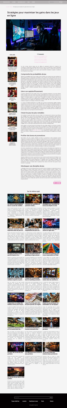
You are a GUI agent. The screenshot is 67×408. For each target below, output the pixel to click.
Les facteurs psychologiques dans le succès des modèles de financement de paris (16, 205)
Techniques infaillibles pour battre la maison (12, 144)
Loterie (13, 2)
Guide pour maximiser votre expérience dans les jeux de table (15, 230)
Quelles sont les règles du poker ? (12, 114)
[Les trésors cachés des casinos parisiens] (51, 322)
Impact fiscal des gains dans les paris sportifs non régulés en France (33, 304)
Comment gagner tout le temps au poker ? (12, 84)
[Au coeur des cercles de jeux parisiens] (16, 346)
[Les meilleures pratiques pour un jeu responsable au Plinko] (51, 247)
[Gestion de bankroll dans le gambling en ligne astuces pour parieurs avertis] (33, 247)
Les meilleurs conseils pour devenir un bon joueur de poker (12, 68)
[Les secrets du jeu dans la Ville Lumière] (16, 371)
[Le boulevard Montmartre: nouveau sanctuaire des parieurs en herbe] (33, 322)
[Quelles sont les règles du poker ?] (12, 107)
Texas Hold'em (6, 2)
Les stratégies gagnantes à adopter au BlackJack (12, 128)
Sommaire (41, 54)
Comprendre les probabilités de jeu (40, 56)
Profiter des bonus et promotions (40, 60)
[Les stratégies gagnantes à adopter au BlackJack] (12, 121)
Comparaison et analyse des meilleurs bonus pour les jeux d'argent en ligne (16, 304)
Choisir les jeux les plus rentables (40, 59)
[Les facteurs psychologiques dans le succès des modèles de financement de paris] (16, 198)
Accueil (7, 6)
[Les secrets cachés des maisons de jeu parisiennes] (51, 346)
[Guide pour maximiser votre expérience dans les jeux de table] (16, 223)
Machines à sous (21, 2)
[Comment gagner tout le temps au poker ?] (12, 76)
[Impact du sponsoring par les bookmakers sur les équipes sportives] (51, 297)
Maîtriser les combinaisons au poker (12, 99)
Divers (33, 2)
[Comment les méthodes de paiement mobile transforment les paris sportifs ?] (33, 198)
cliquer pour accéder (37, 130)
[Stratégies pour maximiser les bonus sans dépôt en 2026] (51, 198)
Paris (28, 2)
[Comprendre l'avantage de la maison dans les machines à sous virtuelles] (51, 272)
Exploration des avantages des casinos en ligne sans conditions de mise (51, 230)
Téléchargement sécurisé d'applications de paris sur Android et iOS (32, 230)
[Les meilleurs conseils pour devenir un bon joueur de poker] (12, 61)
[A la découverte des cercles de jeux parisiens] (33, 346)
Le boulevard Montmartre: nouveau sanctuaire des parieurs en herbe (32, 329)
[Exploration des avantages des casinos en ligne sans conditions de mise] (51, 223)
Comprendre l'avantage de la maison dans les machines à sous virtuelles (51, 280)
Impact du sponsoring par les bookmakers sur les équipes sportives (51, 304)
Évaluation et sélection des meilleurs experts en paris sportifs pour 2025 (15, 280)
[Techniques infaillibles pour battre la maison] (12, 136)
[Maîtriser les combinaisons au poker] (12, 92)
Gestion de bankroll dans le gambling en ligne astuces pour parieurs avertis (32, 255)
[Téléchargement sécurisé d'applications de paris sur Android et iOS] (33, 223)
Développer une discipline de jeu (40, 62)
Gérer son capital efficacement (40, 57)
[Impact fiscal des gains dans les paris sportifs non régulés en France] (33, 297)
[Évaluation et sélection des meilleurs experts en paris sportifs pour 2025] (16, 272)
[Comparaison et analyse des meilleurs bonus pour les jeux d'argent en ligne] (16, 297)
